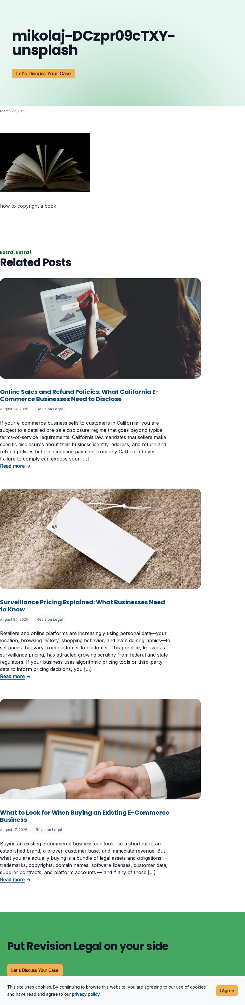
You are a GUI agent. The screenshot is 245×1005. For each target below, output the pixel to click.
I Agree (227, 990)
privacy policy (86, 994)
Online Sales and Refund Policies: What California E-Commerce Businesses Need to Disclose (79, 395)
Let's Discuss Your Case (43, 74)
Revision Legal (50, 409)
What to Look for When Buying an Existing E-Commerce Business (84, 816)
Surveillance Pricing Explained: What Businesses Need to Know (82, 606)
